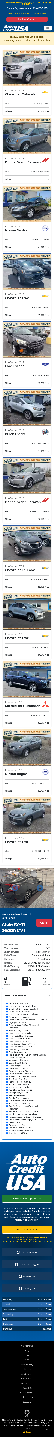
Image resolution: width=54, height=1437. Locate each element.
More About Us (27, 1383)
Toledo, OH (28, 1288)
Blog (27, 1350)
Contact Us (27, 1388)
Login (28, 1432)
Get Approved (27, 1346)
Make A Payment (27, 1229)
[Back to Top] (47, 1430)
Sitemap (27, 1355)
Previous (14, 887)
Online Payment (15, 8)
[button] (27, 1065)
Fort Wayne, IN (28, 1252)
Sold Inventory (27, 1364)
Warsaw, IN (28, 1276)
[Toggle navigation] (48, 28)
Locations (27, 1402)
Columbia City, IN (28, 1264)
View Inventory (27, 1374)
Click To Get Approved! (27, 1198)
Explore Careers (27, 19)
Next (39, 887)
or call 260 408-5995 (36, 8)
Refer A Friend (27, 1378)
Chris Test (27, 1369)
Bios (27, 1360)
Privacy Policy (27, 1397)
